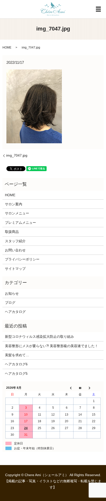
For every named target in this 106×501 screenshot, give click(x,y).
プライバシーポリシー (22, 259)
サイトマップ (15, 269)
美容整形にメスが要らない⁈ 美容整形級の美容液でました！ (51, 346)
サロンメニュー (17, 213)
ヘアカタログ (15, 312)
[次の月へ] (94, 388)
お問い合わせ (15, 250)
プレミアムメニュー (20, 223)
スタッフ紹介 (15, 241)
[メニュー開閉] (98, 9)
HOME (6, 47)
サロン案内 (13, 204)
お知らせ (12, 293)
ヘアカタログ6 (16, 364)
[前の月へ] (66, 388)
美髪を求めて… (17, 355)
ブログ (10, 303)
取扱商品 (12, 232)
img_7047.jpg (16, 155)
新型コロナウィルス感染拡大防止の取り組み (39, 337)
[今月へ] (80, 388)
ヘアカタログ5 (16, 373)
